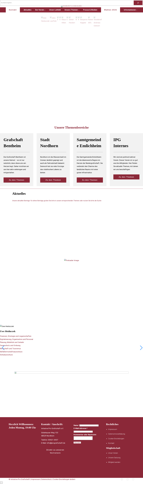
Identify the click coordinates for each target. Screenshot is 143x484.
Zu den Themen (16, 180)
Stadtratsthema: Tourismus (23, 285)
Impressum (112, 429)
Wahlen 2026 (110, 10)
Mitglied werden (114, 462)
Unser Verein (113, 453)
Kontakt (13, 10)
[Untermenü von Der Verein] (44, 9)
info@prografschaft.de (56, 443)
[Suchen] (138, 3)
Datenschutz (46, 479)
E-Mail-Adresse (81, 428)
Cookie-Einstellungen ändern (64, 479)
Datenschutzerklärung (116, 434)
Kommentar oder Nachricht (85, 435)
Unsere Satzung (114, 458)
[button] (45, 21)
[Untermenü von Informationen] (136, 9)
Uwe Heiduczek (7, 331)
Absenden (77, 442)
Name (76, 425)
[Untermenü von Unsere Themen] (78, 9)
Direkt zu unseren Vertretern (55, 451)
